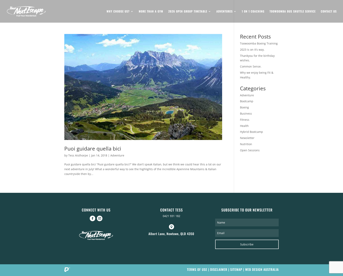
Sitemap (236, 269)
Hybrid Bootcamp (251, 132)
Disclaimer (218, 269)
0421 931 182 (171, 216)
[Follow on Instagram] (99, 218)
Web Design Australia (262, 269)
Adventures (224, 11)
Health (244, 126)
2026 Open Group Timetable (187, 11)
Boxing (244, 107)
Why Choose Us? (118, 11)
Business (246, 113)
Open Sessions (250, 150)
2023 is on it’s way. (252, 49)
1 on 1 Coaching (253, 11)
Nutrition (246, 144)
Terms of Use (197, 269)
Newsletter (247, 138)
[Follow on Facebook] (92, 218)
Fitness (244, 120)
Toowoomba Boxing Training (259, 43)
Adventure (117, 155)
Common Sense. (250, 66)
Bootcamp (246, 101)
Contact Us (329, 11)
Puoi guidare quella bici (92, 148)
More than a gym (151, 11)
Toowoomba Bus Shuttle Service (293, 11)
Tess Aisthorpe (78, 155)
